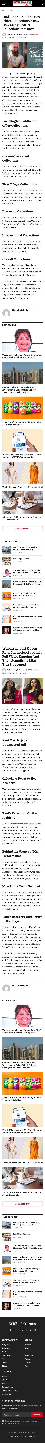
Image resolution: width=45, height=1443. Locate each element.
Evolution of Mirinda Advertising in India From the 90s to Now (21, 423)
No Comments (9, 37)
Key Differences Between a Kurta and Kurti (22, 487)
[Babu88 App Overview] (6, 561)
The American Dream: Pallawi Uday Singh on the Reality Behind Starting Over (22, 356)
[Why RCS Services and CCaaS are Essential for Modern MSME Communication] (22, 440)
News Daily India (15, 34)
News (36, 34)
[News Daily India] (22, 3)
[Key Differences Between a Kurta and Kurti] (22, 473)
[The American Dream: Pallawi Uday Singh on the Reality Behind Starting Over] (22, 340)
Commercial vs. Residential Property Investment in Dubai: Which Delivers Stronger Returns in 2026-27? (19, 390)
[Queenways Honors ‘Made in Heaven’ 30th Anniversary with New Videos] (6, 630)
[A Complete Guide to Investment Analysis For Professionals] (22, 502)
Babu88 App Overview (21, 559)
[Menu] (3, 3)
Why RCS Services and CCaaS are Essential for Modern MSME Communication (22, 455)
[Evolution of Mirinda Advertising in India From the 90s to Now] (22, 408)
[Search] (41, 3)
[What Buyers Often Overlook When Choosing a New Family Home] (6, 550)
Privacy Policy (7, 1423)
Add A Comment (22, 529)
